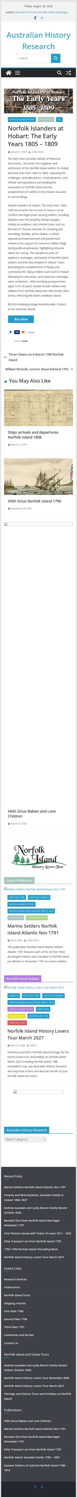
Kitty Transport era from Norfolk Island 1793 (32, 1241)
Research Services (15, 1279)
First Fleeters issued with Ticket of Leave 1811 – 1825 (37, 1233)
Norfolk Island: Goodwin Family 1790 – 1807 (32, 1457)
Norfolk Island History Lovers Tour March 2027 (38, 1034)
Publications (46, 119)
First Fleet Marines (39, 897)
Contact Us (11, 1343)
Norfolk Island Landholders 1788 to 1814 (31, 911)
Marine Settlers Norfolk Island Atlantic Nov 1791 (33, 929)
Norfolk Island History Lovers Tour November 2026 (36, 1378)
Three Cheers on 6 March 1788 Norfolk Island (36, 357)
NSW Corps (43, 1009)
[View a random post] (68, 72)
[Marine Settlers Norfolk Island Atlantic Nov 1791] (38, 889)
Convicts (14, 995)
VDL (59, 119)
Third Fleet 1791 (17, 1023)
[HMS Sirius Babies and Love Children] (38, 525)
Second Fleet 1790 (38, 1016)
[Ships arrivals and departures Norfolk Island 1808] (38, 392)
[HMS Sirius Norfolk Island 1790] (38, 461)
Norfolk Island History (21, 119)
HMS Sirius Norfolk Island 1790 (34, 501)
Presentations (16, 1016)
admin (33, 1045)
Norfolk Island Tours (21, 1009)
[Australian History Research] (8, 72)
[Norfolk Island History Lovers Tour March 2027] (38, 987)
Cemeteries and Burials (19, 1335)
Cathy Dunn (37, 151)
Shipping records (36, 917)
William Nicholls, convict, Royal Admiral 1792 (36, 369)
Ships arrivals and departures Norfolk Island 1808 (33, 435)
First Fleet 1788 (16, 897)
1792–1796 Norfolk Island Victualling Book (31, 1249)
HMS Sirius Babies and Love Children (32, 814)
